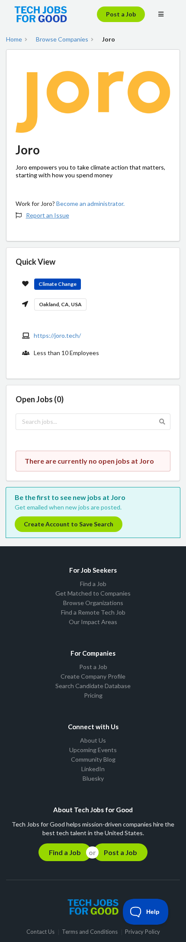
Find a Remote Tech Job (93, 612)
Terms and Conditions (90, 932)
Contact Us (40, 932)
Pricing (93, 695)
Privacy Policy (142, 932)
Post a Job (121, 14)
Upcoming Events (93, 749)
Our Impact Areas (93, 621)
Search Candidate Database (93, 685)
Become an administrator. (90, 203)
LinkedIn (93, 768)
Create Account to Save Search (68, 524)
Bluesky (93, 778)
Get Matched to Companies (93, 593)
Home (14, 39)
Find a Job (93, 583)
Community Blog (93, 759)
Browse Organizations (93, 602)
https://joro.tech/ (57, 335)
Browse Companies (62, 39)
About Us (93, 740)
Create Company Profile (93, 676)
